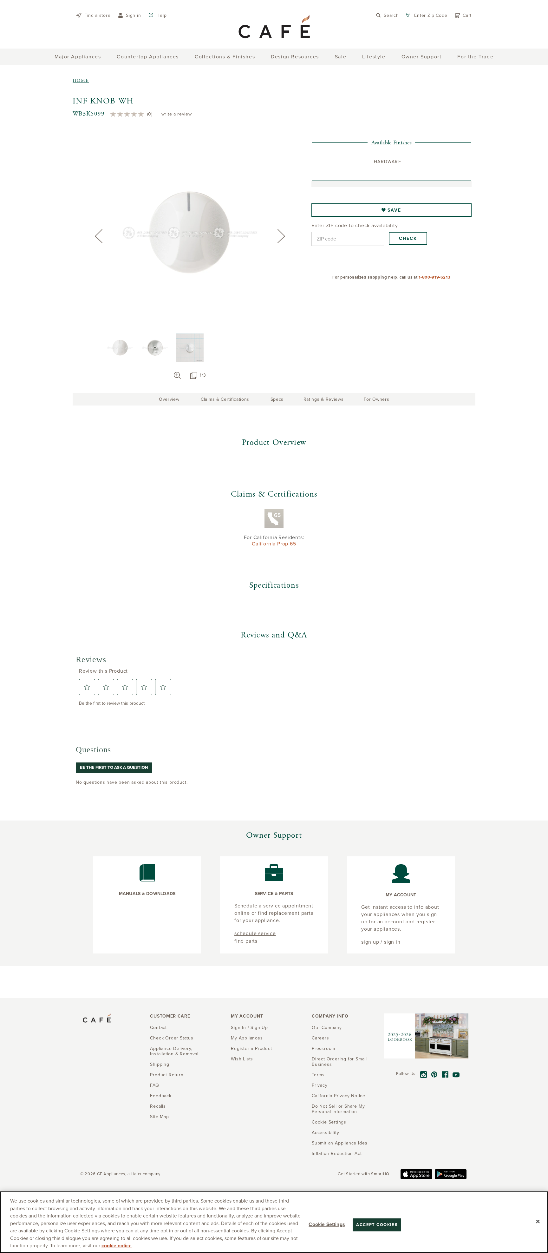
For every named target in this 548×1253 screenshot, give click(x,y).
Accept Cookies (377, 1224)
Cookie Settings (326, 1224)
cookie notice (116, 1246)
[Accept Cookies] (538, 1221)
